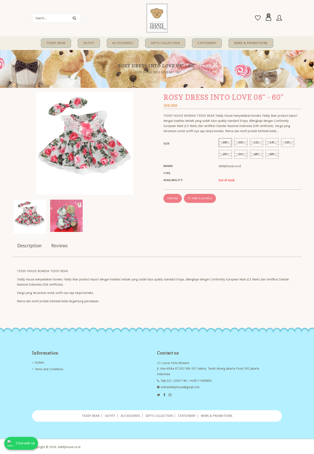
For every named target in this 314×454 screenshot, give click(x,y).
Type (166, 173)
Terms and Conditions (49, 369)
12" (256, 142)
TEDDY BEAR (91, 415)
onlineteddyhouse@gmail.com (180, 387)
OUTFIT (110, 415)
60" (272, 154)
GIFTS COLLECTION (159, 415)
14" (272, 142)
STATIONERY (186, 415)
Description (29, 245)
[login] (279, 18)
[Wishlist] (258, 18)
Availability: (173, 180)
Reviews (59, 245)
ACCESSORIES (130, 415)
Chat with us (25, 443)
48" (256, 154)
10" (240, 142)
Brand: (168, 166)
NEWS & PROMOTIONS (216, 415)
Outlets (39, 362)
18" (287, 142)
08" (225, 142)
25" (225, 154)
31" (240, 154)
